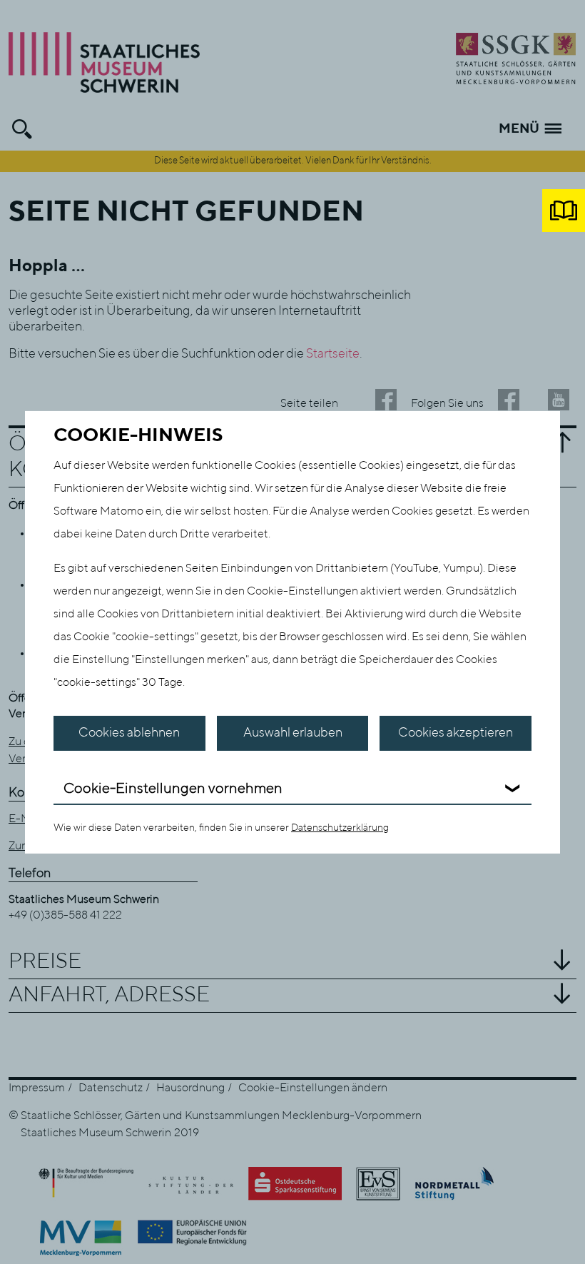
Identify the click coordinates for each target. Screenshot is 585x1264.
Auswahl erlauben (292, 733)
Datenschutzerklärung (340, 828)
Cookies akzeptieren (455, 733)
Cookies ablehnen (129, 733)
